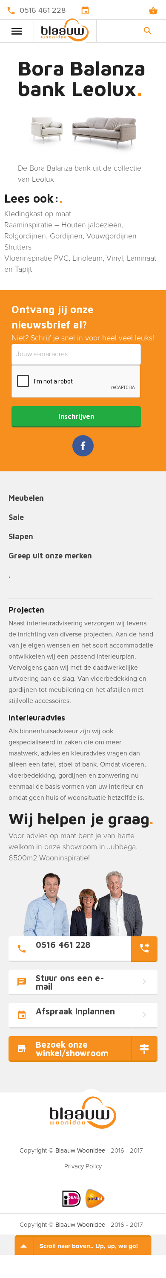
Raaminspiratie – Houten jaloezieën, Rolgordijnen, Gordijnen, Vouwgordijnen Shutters (70, 236)
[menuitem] (83, 1163)
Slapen (21, 537)
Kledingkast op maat (37, 213)
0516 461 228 (43, 10)
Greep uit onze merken (50, 556)
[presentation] (76, 381)
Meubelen (26, 498)
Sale (16, 518)
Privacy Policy (83, 1166)
